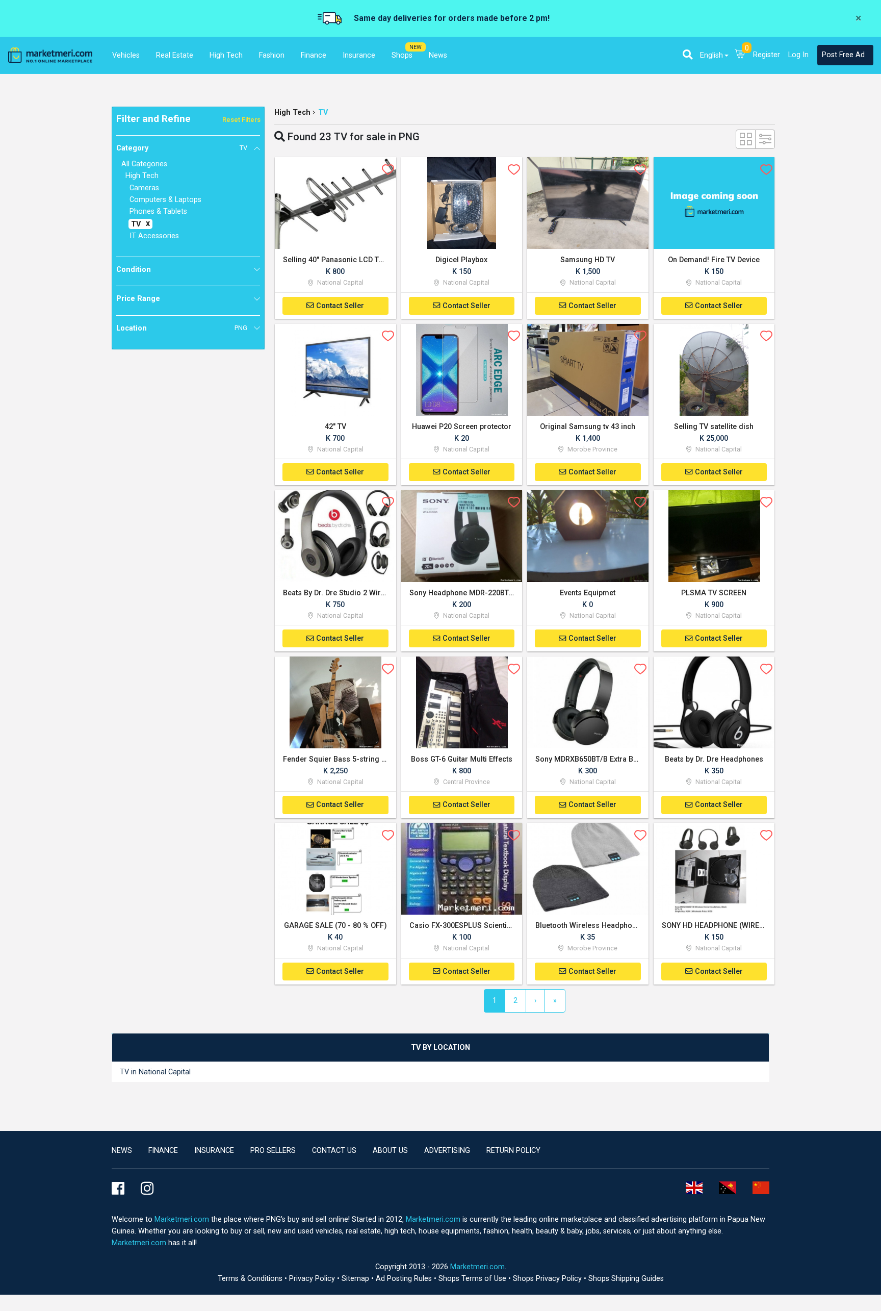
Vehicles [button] (126, 55)
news (122, 1150)
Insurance (214, 1150)
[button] (687, 54)
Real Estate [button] (174, 55)
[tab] (440, 1047)
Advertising (447, 1150)
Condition (133, 269)
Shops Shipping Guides (626, 1278)
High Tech (292, 112)
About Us (390, 1150)
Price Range (138, 298)
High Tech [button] (226, 55)
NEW (415, 47)
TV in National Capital (155, 1072)
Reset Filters (241, 119)
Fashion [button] (271, 55)
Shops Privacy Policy (548, 1278)
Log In (798, 55)
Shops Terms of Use (473, 1278)
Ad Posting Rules (405, 1278)
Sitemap (356, 1278)
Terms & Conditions (251, 1278)
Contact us (334, 1150)
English (711, 55)
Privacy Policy (313, 1278)
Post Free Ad (843, 55)
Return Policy (513, 1150)
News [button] (438, 55)
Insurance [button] (359, 55)
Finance (163, 1150)
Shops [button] (402, 55)
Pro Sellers (273, 1150)
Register (766, 55)
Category (181, 148)
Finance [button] (313, 55)
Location (181, 328)
